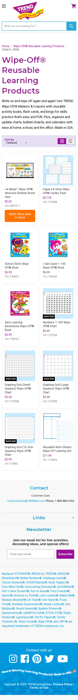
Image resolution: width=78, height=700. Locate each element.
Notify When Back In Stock (20, 215)
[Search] (71, 26)
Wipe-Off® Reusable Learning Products (38, 46)
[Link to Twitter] (50, 661)
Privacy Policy (62, 684)
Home (5, 46)
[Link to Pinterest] (37, 661)
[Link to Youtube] (63, 661)
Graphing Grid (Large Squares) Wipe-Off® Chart (56, 388)
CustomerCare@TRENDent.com (26, 501)
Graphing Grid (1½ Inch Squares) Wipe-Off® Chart (19, 450)
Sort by (9, 139)
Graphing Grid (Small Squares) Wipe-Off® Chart (18, 388)
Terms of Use (39, 687)
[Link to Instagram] (13, 661)
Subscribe (65, 554)
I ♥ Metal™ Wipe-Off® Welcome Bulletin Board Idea (20, 193)
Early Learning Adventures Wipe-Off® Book (19, 326)
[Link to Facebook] (25, 661)
